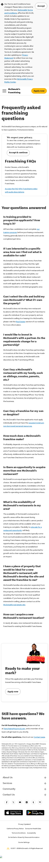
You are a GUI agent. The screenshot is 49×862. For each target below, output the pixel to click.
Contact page (39, 737)
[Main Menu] (4, 91)
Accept (41, 6)
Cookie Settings (24, 842)
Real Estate (20, 322)
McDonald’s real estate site (14, 605)
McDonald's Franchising (14, 91)
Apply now (12, 692)
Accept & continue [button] (18, 153)
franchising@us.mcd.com (14, 729)
